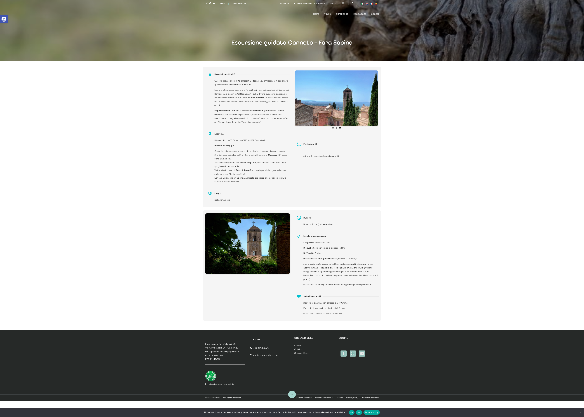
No (359, 412)
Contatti (298, 345)
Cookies (339, 398)
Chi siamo (284, 3)
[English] (366, 3)
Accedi (375, 14)
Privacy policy (371, 412)
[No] (580, 412)
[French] (371, 3)
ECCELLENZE (359, 14)
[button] (4, 19)
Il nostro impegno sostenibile (309, 3)
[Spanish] (375, 3)
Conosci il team (302, 353)
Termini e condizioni (303, 398)
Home (316, 14)
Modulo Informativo (370, 398)
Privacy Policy (352, 398)
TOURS (327, 14)
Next (383, 97)
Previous (290, 97)
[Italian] (362, 3)
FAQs (332, 3)
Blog (222, 3)
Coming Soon (239, 3)
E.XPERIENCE (342, 14)
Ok (351, 412)
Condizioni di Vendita (324, 398)
